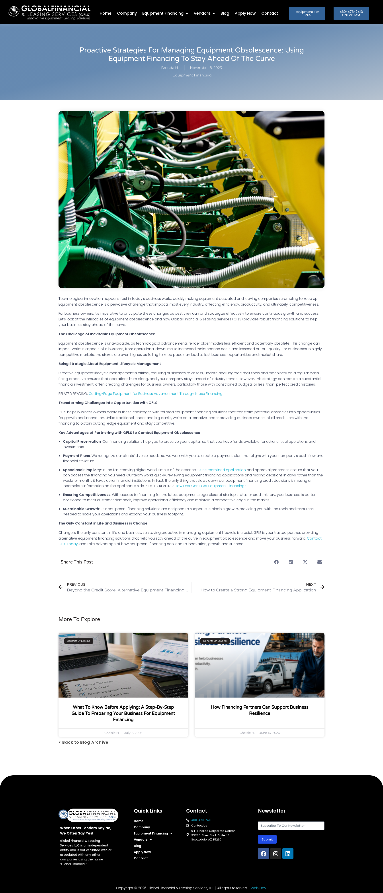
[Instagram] (275, 853)
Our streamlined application (221, 469)
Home (105, 13)
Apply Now (245, 13)
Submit (267, 839)
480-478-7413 (201, 820)
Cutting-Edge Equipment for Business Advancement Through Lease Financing (156, 393)
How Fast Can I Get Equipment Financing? (210, 485)
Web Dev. (259, 888)
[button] (276, 562)
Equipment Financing (163, 13)
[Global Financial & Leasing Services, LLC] (54, 12)
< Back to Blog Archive (83, 742)
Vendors (202, 13)
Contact (269, 13)
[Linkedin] (287, 853)
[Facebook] (263, 853)
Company (127, 13)
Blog (225, 13)
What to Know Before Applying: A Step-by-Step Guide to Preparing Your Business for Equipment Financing (123, 713)
